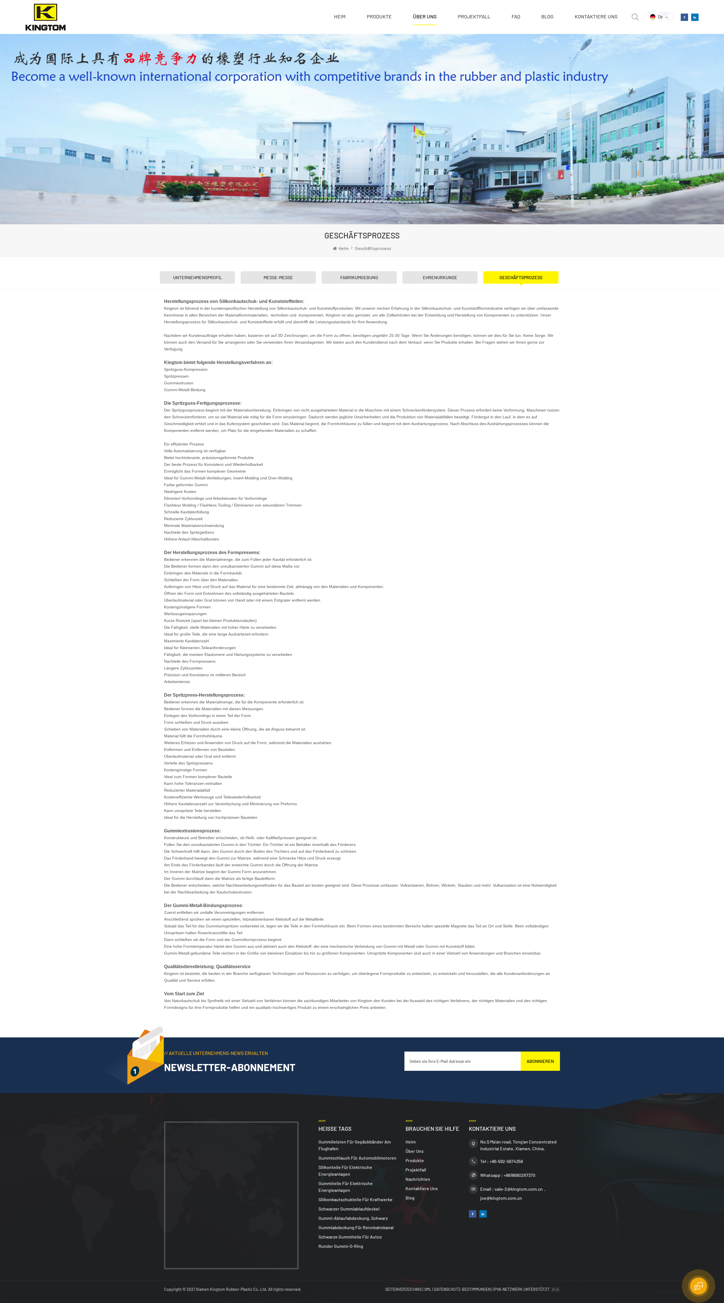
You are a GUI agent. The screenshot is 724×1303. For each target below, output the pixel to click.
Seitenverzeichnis (404, 1289)
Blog (547, 16)
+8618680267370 (519, 1175)
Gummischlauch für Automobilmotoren (357, 1157)
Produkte (379, 16)
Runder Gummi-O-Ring (340, 1246)
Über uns (425, 16)
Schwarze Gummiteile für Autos (350, 1236)
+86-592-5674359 (506, 1161)
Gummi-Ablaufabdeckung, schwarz (353, 1218)
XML (428, 1289)
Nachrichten (418, 1179)
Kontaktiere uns (596, 16)
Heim (340, 16)
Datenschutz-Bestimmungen (462, 1289)
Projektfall (474, 16)
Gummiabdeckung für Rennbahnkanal (356, 1227)
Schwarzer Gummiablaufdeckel (349, 1208)
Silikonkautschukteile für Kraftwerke (355, 1199)
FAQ (516, 16)
